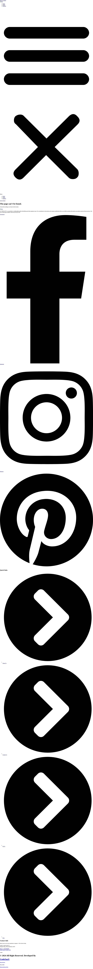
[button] (46, 101)
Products (4, 6)
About (4, 4)
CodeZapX (4, 959)
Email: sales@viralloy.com (5, 949)
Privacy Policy (2, 964)
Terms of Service (2, 962)
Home (4, 3)
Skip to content (3, 0)
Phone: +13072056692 (4, 948)
